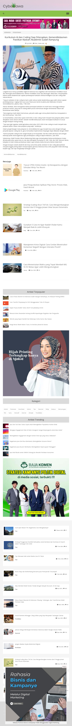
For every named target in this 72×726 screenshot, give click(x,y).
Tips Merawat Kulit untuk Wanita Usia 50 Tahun (29, 556)
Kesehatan (21, 409)
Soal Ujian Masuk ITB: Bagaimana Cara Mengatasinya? (31, 528)
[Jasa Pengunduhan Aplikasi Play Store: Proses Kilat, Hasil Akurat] (12, 190)
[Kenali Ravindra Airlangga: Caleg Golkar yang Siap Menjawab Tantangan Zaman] (10, 619)
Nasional (40, 409)
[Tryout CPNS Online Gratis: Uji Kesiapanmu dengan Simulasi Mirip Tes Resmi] (12, 169)
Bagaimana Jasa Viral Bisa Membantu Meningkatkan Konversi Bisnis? (30, 441)
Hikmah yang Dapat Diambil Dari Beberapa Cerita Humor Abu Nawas (31, 319)
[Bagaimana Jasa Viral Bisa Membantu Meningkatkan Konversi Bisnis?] (7, 443)
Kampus (53, 409)
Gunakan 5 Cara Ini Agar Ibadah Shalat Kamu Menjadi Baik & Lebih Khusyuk (43, 225)
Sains (10, 413)
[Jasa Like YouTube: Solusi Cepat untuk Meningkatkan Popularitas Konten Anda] (7, 426)
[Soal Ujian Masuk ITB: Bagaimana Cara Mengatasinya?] (10, 531)
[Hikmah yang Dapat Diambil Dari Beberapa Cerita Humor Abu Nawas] (7, 320)
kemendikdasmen (9, 154)
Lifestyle (25, 270)
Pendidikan (26, 170)
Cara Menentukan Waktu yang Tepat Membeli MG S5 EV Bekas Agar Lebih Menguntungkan (45, 265)
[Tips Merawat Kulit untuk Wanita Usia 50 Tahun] (10, 558)
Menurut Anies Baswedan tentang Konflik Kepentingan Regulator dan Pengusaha (34, 313)
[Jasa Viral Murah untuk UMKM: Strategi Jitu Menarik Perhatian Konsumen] (7, 454)
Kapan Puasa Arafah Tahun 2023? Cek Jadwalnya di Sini (26, 308)
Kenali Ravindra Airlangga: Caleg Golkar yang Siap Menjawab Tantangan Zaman (39, 615)
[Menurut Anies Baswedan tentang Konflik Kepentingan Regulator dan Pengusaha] (7, 314)
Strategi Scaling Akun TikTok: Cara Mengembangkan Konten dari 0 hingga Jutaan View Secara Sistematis (46, 206)
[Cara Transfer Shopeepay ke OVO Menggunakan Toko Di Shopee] (7, 303)
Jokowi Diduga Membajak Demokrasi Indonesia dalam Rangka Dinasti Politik (38, 630)
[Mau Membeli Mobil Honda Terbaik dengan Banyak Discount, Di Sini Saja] (10, 588)
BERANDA (7, 32)
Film (5, 413)
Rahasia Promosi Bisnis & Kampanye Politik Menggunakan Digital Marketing (36, 722)
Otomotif (16, 413)
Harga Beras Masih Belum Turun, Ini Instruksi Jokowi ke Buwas (29, 324)
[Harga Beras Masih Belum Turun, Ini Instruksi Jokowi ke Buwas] (7, 325)
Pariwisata (13, 409)
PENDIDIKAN (17, 32)
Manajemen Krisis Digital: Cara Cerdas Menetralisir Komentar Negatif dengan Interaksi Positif (45, 245)
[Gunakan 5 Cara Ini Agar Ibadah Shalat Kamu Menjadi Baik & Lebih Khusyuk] (12, 228)
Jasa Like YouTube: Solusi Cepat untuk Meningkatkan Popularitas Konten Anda (33, 424)
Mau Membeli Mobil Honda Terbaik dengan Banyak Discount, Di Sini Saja (37, 586)
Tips (24, 210)
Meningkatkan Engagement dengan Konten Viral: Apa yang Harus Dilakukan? (33, 436)
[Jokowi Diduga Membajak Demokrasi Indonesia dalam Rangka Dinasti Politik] (10, 631)
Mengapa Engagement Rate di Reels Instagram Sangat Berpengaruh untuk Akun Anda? (36, 430)
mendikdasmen (21, 154)
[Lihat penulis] (46, 43)
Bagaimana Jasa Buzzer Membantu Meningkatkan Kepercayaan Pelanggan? (33, 447)
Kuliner (29, 409)
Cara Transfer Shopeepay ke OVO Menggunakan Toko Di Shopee (29, 302)
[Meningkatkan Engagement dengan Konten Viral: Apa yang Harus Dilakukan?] (7, 437)
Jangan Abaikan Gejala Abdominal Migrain (27, 644)
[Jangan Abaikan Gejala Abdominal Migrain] (10, 646)
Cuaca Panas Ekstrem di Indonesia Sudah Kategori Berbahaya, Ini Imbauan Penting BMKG (37, 296)
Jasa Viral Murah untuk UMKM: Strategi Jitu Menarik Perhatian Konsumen (32, 452)
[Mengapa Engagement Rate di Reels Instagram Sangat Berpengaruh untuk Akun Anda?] (7, 431)
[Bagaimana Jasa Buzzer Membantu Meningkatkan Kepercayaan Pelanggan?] (7, 448)
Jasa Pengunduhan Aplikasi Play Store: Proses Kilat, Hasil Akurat (46, 186)
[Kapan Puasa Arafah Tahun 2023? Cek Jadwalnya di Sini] (7, 309)
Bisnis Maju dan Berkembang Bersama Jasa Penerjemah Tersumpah (36, 571)
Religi (25, 230)
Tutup (64, 667)
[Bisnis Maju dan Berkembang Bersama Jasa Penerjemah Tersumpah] (10, 573)
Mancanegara (62, 409)
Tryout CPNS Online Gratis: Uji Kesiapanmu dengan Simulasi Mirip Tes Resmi (46, 166)
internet (24, 413)
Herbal (6, 409)
